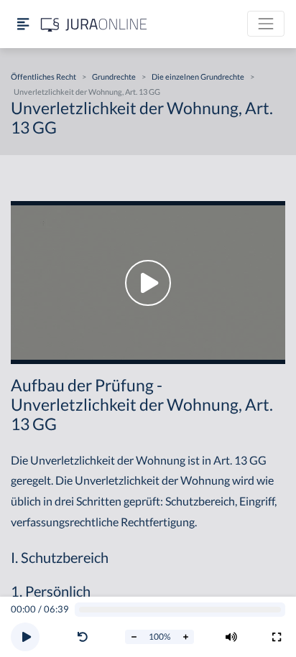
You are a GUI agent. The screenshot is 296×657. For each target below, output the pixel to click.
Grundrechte (114, 76)
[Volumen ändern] (231, 637)
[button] (85, 637)
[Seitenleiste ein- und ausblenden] (22, 24)
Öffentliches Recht (43, 76)
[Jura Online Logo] (94, 24)
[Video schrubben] (180, 610)
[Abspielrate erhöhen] (185, 637)
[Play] (25, 637)
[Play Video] (148, 282)
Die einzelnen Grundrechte (198, 76)
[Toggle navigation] (266, 24)
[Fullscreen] (276, 637)
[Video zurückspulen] (82, 637)
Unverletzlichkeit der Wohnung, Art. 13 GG (87, 91)
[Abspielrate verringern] (133, 637)
